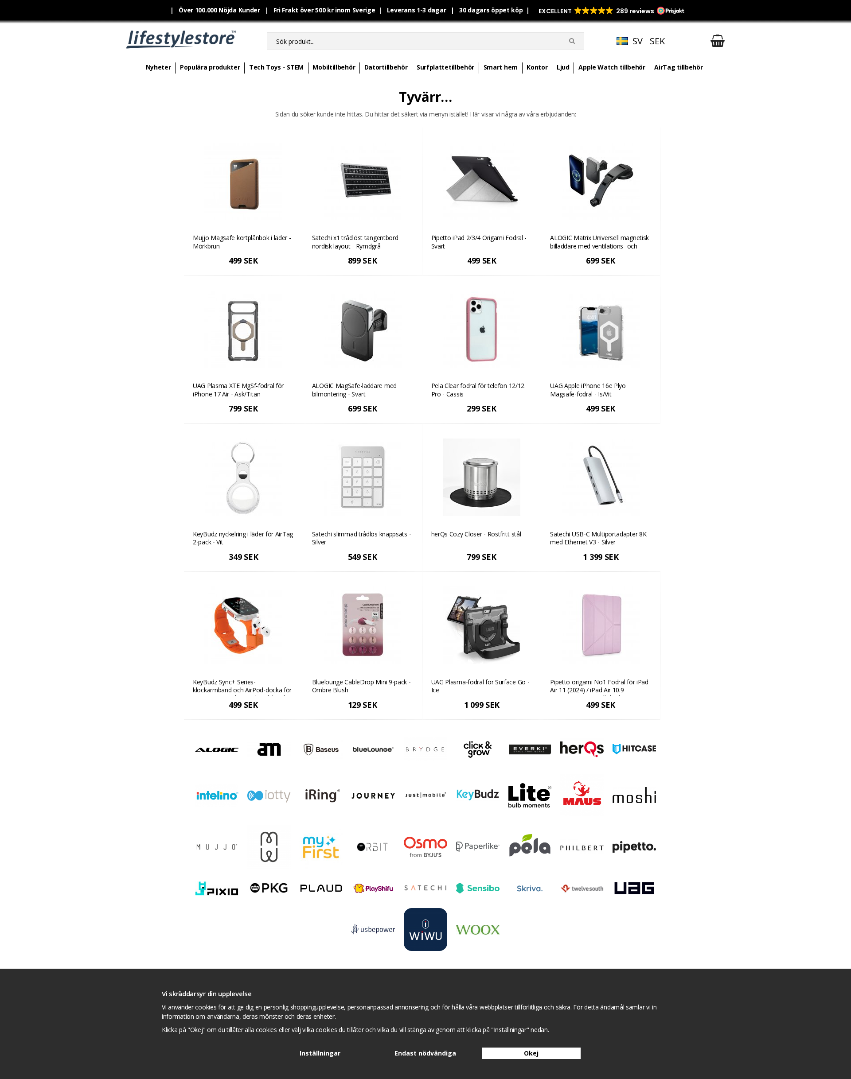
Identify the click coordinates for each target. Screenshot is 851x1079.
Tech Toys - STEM (276, 67)
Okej (531, 1053)
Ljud (563, 67)
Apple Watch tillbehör (611, 67)
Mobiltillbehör (333, 67)
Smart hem (501, 67)
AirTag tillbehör (678, 67)
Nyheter (158, 67)
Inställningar (320, 1053)
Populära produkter (210, 67)
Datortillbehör (386, 67)
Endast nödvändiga (425, 1053)
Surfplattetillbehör (445, 67)
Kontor (537, 67)
